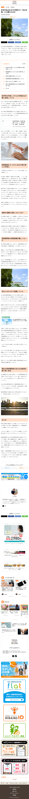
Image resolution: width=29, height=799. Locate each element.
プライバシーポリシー (14, 793)
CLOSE (24, 63)
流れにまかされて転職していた (13, 81)
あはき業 (7, 7)
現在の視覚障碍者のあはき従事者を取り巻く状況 (15, 84)
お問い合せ (14, 791)
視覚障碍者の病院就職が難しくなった (15, 78)
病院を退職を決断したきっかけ (13, 76)
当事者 (3, 7)
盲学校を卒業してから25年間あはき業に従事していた (15, 68)
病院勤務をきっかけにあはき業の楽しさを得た (15, 72)
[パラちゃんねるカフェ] (14, 3)
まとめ (7, 88)
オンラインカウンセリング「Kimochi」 (14, 543)
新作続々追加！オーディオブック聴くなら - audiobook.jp (14, 555)
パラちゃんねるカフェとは (14, 787)
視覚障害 (12, 7)
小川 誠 (14, 496)
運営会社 (14, 789)
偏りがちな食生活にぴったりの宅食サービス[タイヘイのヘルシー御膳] (14, 568)
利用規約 (14, 795)
